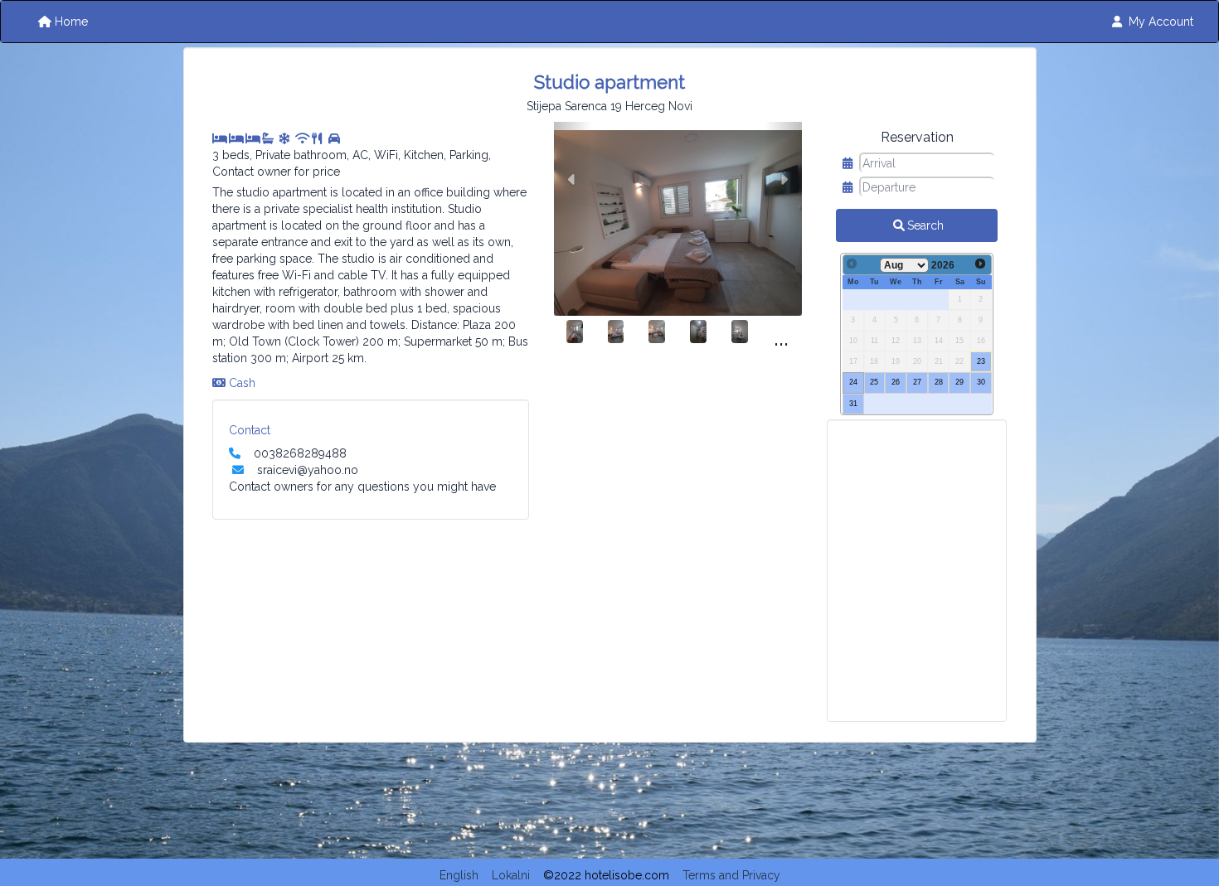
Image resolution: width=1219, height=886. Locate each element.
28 (939, 382)
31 (853, 403)
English (459, 875)
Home (71, 21)
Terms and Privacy (731, 875)
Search (925, 225)
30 (981, 382)
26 (895, 382)
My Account (1161, 21)
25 (874, 382)
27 (917, 382)
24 (853, 382)
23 (981, 361)
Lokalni (511, 875)
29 (959, 382)
